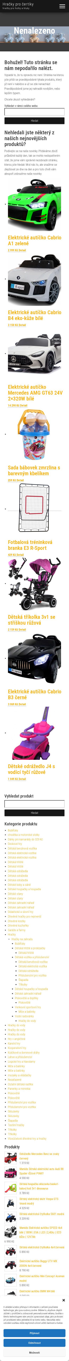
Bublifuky (13, 830)
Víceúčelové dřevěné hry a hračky (27, 1138)
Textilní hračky (16, 1125)
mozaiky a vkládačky (19, 1075)
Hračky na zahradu (22, 939)
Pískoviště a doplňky (26, 998)
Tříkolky (23, 984)
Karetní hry (14, 1043)
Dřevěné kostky (16, 921)
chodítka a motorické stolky (23, 835)
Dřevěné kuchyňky (18, 925)
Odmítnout (34, 1343)
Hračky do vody (27, 1021)
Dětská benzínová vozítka (22, 848)
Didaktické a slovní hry (20, 912)
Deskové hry (15, 844)
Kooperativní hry (17, 1048)
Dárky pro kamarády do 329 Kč (25, 839)
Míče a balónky (27, 1011)
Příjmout (34, 1333)
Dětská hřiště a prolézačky (30, 948)
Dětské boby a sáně (19, 884)
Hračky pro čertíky (18, 4)
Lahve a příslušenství (20, 1057)
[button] (63, 1300)
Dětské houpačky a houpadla (24, 889)
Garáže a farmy (16, 930)
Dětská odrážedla (18, 871)
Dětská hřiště (15, 862)
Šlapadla (23, 980)
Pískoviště (24, 1002)
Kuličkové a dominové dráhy (24, 1052)
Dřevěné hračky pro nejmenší (24, 916)
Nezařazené (14, 1079)
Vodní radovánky (24, 1016)
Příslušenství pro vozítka (32, 975)
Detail (22, 250)
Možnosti (34, 1352)
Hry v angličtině (16, 1039)
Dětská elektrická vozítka (22, 853)
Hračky (12, 934)
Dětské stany (15, 894)
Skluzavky (13, 1111)
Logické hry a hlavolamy (21, 1061)
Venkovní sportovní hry (28, 1007)
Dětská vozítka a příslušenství (32, 957)
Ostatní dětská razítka (20, 1084)
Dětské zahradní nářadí (21, 903)
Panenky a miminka (19, 1088)
